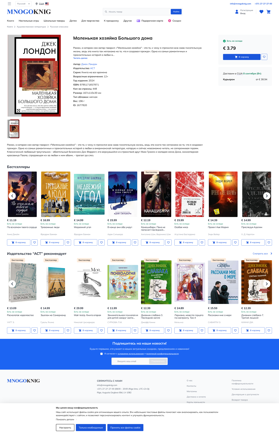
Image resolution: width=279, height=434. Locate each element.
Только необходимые (91, 427)
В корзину (244, 57)
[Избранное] (261, 11)
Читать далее (80, 58)
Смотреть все (260, 253)
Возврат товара (240, 400)
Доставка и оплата (196, 396)
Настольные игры (29, 20)
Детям (73, 20)
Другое (127, 20)
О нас (189, 380)
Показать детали (65, 419)
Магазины (192, 391)
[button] (12, 196)
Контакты (191, 386)
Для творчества (90, 20)
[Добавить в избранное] (264, 57)
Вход (242, 13)
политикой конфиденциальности (162, 353)
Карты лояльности (196, 402)
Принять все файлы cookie (125, 427)
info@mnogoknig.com (240, 3)
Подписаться (157, 361)
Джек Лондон (89, 64)
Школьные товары (54, 20)
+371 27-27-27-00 (263, 3)
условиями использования (131, 353)
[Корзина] (268, 11)
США (240, 73)
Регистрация (246, 10)
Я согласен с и (141, 353)
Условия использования (243, 389)
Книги (10, 20)
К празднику (111, 20)
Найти (176, 11)
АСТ (92, 68)
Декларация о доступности (245, 394)
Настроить (65, 427)
